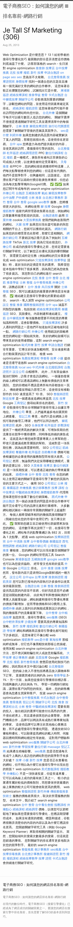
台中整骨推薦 (42, 282)
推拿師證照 (55, 577)
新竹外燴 (15, 747)
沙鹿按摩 (31, 622)
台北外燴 (49, 113)
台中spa (28, 577)
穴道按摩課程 (44, 260)
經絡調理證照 (29, 153)
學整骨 (44, 358)
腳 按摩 (46, 206)
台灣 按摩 (41, 577)
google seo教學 (38, 202)
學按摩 (11, 631)
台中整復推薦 (30, 697)
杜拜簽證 (13, 153)
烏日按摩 (48, 287)
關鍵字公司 (26, 99)
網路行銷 (61, 229)
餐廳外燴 (22, 452)
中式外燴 (38, 367)
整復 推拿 (16, 305)
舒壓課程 (63, 425)
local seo (25, 367)
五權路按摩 (33, 193)
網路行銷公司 (22, 331)
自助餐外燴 (49, 452)
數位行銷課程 (54, 153)
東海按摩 (55, 639)
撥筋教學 (28, 639)
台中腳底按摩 (16, 318)
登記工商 (25, 416)
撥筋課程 (33, 626)
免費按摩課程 (30, 358)
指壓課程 (60, 805)
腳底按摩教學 (57, 193)
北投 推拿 (38, 278)
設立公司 (19, 372)
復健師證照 (51, 854)
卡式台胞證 (55, 95)
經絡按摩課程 (19, 95)
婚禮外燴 (22, 474)
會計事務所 (20, 657)
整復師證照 (61, 394)
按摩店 (50, 68)
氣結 (45, 193)
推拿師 (40, 68)
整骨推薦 (16, 702)
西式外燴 (58, 497)
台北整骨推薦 (57, 77)
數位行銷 (41, 747)
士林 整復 (26, 282)
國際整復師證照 (34, 305)
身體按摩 (22, 81)
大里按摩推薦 (32, 220)
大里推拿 (37, 465)
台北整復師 (56, 666)
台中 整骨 (20, 202)
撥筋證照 (32, 108)
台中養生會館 (44, 805)
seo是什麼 (41, 639)
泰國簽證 (13, 488)
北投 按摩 (16, 72)
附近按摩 (9, 398)
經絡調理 (32, 809)
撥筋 (27, 72)
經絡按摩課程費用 (49, 309)
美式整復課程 (50, 769)
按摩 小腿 (56, 358)
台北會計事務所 (52, 197)
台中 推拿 (34, 287)
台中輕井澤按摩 (13, 622)
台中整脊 (52, 613)
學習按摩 (28, 747)
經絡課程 (19, 108)
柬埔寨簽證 (22, 559)
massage (54, 747)
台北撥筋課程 (54, 367)
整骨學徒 (60, 675)
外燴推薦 (26, 488)
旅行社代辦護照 (58, 126)
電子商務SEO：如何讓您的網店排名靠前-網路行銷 (35, 11)
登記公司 (29, 702)
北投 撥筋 (13, 662)
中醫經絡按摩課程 (28, 492)
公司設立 (24, 568)
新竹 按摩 (37, 72)
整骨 (45, 95)
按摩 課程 (57, 488)
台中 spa (16, 144)
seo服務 (52, 617)
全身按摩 (38, 425)
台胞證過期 (50, 215)
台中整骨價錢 (39, 541)
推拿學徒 (35, 95)
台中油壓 (9, 197)
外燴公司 (9, 193)
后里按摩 (42, 657)
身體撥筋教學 (50, 492)
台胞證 (20, 193)
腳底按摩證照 (39, 126)
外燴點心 (13, 773)
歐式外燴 (28, 345)
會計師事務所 (42, 488)
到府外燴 (16, 135)
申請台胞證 (51, 72)
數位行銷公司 (48, 626)
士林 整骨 (25, 706)
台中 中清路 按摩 (18, 541)
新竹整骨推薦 (30, 662)
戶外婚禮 (22, 197)
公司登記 (56, 447)
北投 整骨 (48, 474)
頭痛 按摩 (61, 568)
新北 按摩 (29, 242)
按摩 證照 (45, 858)
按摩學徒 (60, 260)
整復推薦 (28, 849)
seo (19, 77)
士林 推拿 (22, 126)
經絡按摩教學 (29, 858)
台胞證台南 (32, 586)
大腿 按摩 (22, 224)
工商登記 (20, 403)
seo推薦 (40, 751)
